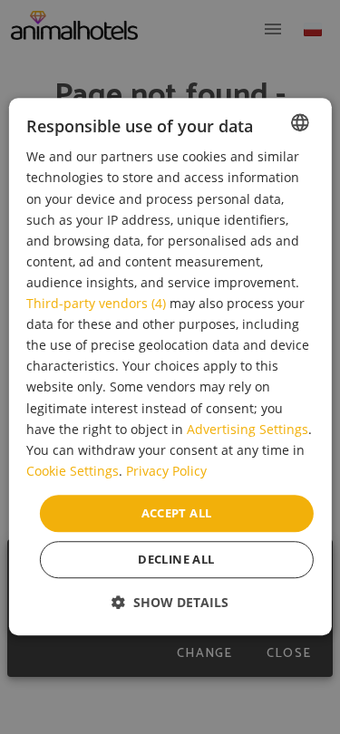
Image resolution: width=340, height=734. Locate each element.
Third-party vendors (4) (96, 303)
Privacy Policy (166, 470)
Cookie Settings (72, 470)
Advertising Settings (247, 429)
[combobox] (300, 122)
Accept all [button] (176, 513)
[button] (170, 603)
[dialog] (169, 366)
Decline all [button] (176, 560)
